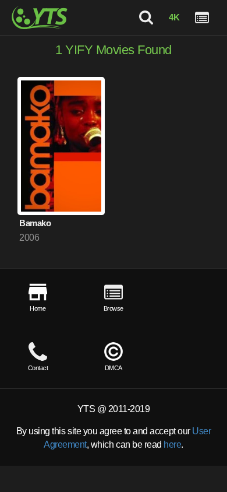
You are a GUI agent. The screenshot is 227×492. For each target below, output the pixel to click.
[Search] (146, 17)
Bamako (35, 223)
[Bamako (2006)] (61, 146)
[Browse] (202, 17)
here (172, 444)
